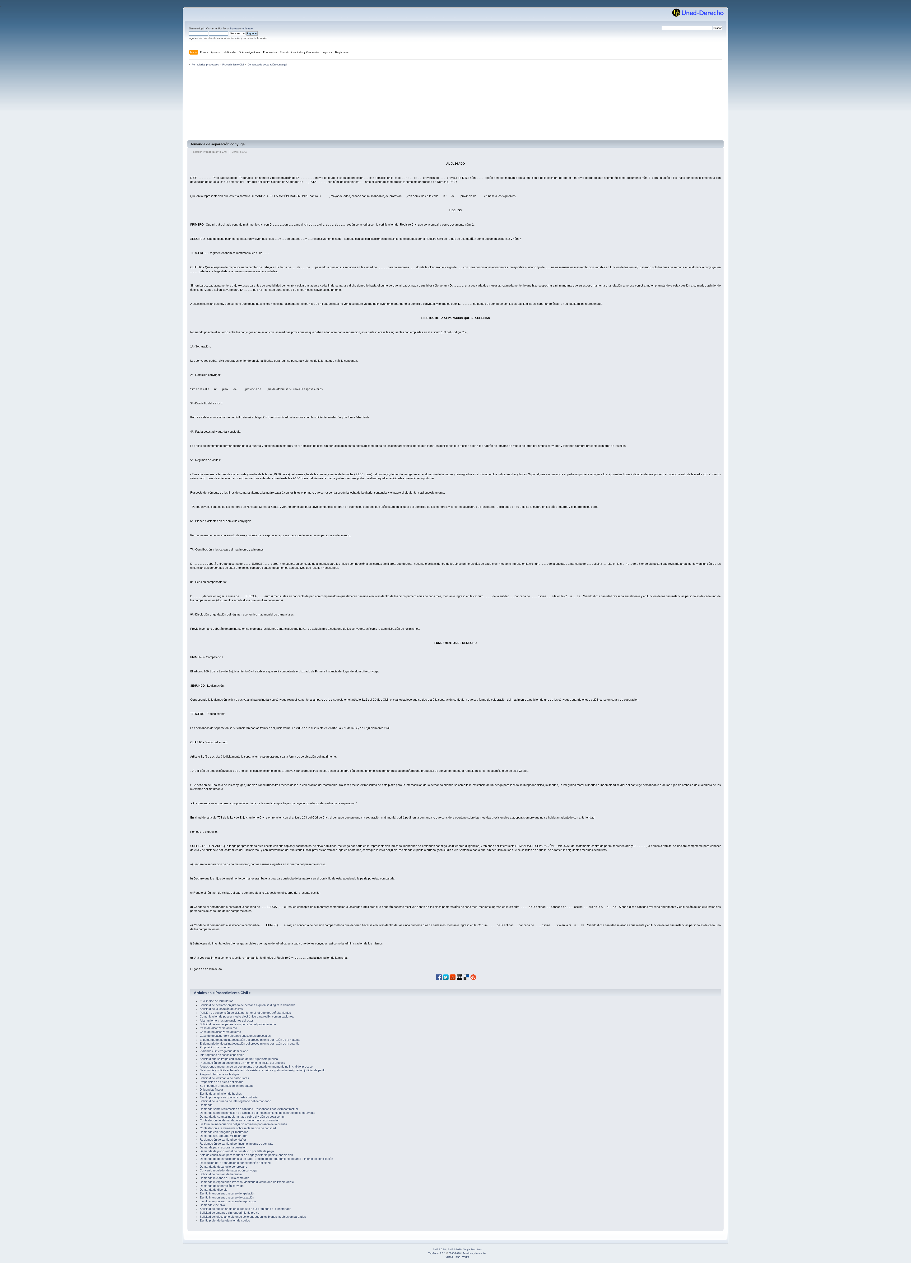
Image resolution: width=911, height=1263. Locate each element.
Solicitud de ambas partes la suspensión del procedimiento (238, 1024)
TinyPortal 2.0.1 (437, 1253)
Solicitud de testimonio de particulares (224, 1078)
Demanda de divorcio (214, 1189)
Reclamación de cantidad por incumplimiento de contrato (236, 1143)
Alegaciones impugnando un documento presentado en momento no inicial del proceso (256, 1066)
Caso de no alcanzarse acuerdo (220, 1032)
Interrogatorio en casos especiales (222, 1055)
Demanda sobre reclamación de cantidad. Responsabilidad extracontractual (249, 1109)
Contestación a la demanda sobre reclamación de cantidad (238, 1128)
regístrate (247, 28)
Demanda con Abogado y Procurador (224, 1132)
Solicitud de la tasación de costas (221, 1009)
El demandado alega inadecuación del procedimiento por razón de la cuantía (249, 1043)
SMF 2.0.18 (439, 1249)
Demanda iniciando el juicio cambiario (224, 1178)
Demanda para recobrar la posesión (223, 1147)
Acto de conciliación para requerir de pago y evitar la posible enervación (246, 1155)
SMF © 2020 (455, 1249)
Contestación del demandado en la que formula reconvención (239, 1120)
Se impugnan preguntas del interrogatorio (227, 1085)
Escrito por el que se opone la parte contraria (229, 1097)
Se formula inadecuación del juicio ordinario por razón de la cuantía (243, 1124)
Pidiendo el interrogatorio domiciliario (224, 1051)
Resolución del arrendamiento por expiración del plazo (235, 1163)
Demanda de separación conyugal (218, 144)
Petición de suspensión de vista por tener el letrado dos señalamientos (245, 1012)
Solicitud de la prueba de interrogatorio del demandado (235, 1101)
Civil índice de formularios (216, 1001)
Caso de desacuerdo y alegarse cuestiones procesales (235, 1035)
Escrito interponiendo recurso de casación (227, 1197)
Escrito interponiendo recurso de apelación (227, 1193)
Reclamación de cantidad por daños (223, 1139)
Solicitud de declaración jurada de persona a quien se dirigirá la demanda (247, 1005)
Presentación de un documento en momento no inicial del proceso (242, 1062)
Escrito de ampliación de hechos (221, 1093)
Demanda (206, 1105)
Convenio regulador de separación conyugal (228, 1170)
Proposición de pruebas (215, 1047)
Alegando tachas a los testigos (219, 1074)
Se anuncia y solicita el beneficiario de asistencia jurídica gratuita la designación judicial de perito (262, 1070)
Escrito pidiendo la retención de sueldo (225, 1220)
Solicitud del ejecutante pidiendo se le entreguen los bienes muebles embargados (253, 1216)
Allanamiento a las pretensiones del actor (226, 1020)
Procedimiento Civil (215, 151)
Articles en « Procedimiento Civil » (222, 993)
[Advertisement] (455, 105)
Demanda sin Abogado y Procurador (223, 1136)
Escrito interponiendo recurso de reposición (228, 1201)
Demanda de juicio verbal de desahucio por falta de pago (237, 1151)
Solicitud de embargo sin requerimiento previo (229, 1212)
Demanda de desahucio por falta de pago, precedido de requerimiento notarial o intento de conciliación (266, 1159)
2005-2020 (455, 1253)
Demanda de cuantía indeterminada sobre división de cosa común (242, 1116)
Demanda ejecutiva (212, 1205)
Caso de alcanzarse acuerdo (218, 1028)
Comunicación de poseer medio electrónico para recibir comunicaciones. (247, 1016)
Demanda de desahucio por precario (223, 1166)
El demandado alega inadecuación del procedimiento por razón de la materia (250, 1039)
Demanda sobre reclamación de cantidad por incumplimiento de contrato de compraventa (257, 1113)
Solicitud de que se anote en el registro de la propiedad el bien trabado (245, 1209)
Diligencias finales (211, 1089)
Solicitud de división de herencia (221, 1174)
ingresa (234, 28)
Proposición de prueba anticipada (221, 1082)
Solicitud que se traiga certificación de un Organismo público (239, 1059)
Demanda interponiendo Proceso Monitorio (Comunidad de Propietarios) (247, 1182)
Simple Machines (472, 1249)
